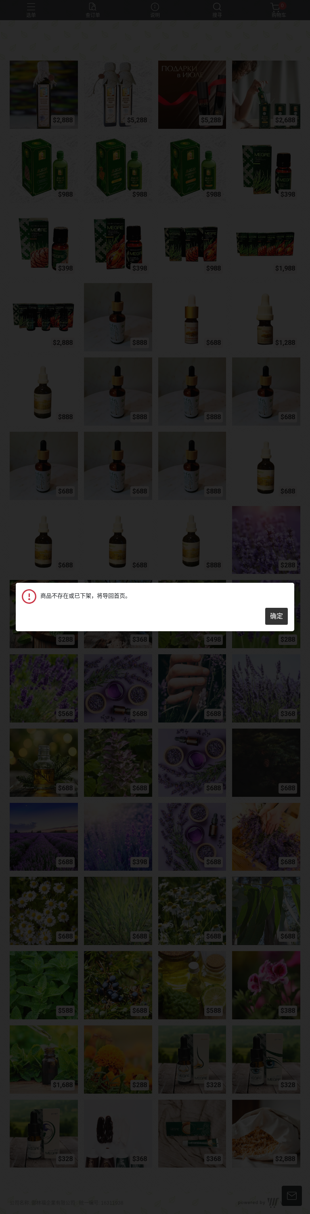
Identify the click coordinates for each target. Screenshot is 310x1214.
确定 (276, 616)
